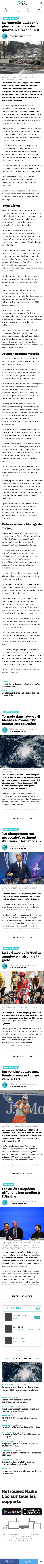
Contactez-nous (32, 1539)
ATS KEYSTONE (17, 37)
